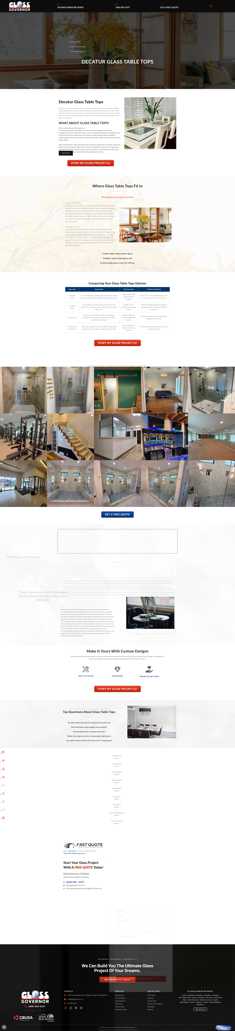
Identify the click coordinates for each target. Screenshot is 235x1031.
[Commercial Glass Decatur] (117, 788)
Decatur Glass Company (78, 47)
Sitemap (134, 1030)
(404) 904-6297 (36, 1006)
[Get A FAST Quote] (169, 6)
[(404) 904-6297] (123, 6)
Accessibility (126, 1030)
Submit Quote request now (74, 853)
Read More (66, 153)
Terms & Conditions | (115, 1030)
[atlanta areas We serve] (70, 6)
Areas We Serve (75, 42)
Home (72, 37)
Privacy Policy (102, 1030)
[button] (211, 6)
